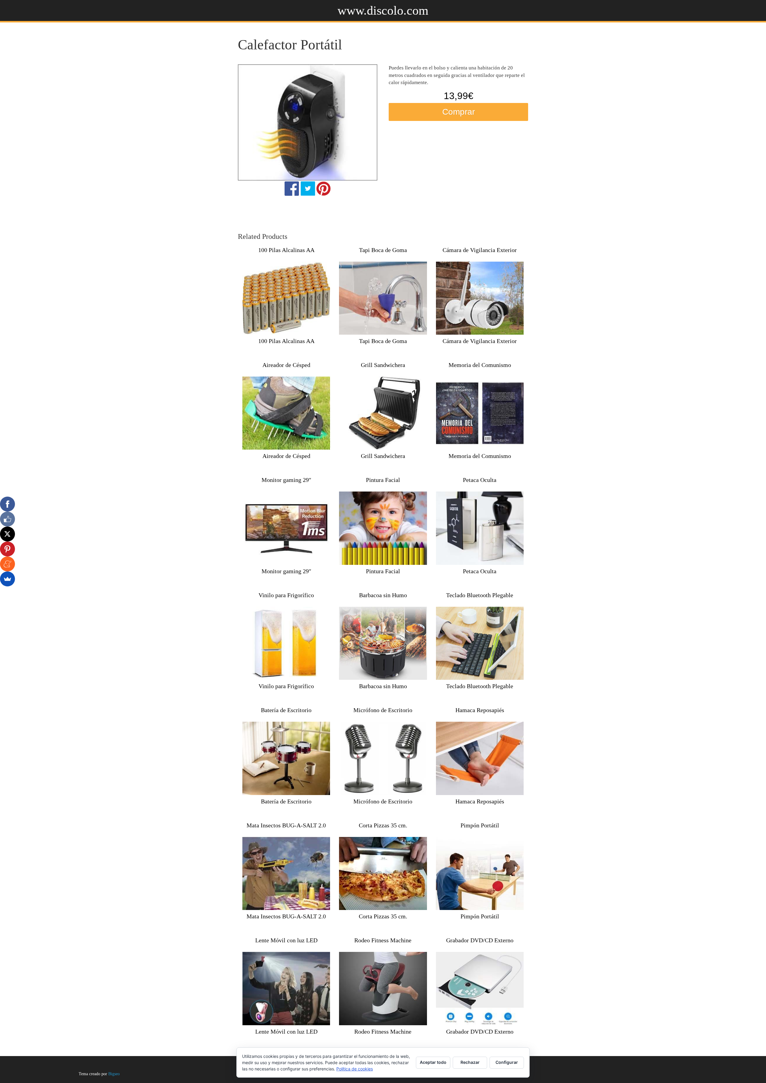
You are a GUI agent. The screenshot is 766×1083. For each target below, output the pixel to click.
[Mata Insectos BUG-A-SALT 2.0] (286, 873)
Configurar (507, 1062)
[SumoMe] (7, 578)
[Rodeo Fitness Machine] (383, 988)
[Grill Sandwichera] (383, 413)
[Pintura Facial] (383, 528)
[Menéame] (7, 563)
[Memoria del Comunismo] (480, 413)
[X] (7, 534)
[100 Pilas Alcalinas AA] (286, 298)
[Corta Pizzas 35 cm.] (383, 873)
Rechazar (470, 1062)
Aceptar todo (433, 1062)
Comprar (458, 111)
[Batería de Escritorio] (286, 758)
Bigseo (114, 1074)
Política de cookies (354, 1068)
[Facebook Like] (7, 519)
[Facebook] (7, 504)
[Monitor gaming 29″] (286, 528)
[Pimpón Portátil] (480, 873)
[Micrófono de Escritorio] (383, 758)
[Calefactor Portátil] (307, 122)
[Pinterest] (7, 549)
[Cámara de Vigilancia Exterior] (480, 298)
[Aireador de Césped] (286, 413)
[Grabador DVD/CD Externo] (480, 988)
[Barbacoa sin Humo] (383, 643)
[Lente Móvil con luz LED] (286, 988)
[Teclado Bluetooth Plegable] (480, 643)
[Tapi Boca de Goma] (383, 298)
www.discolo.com (383, 10)
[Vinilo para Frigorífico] (286, 643)
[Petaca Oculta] (480, 528)
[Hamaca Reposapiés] (480, 758)
